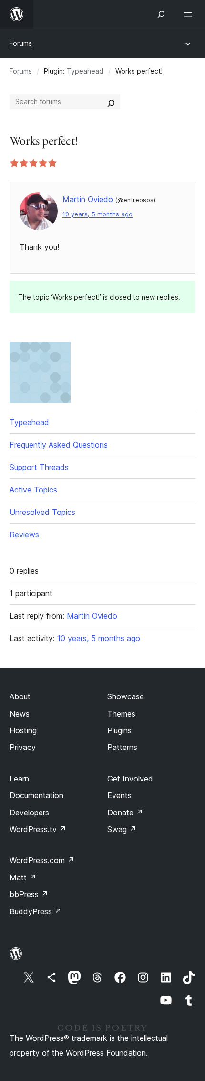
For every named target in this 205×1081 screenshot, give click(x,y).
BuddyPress (36, 911)
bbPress (29, 894)
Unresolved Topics (42, 512)
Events (119, 795)
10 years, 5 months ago (97, 214)
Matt (23, 877)
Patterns (122, 747)
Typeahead (85, 71)
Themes (121, 713)
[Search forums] (111, 101)
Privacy (23, 747)
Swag (121, 829)
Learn (19, 778)
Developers (29, 812)
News (20, 713)
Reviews (24, 534)
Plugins (119, 730)
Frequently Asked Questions (59, 445)
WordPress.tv (38, 829)
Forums (21, 43)
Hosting (23, 730)
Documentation (36, 795)
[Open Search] (161, 14)
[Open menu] (189, 14)
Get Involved (130, 778)
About (20, 696)
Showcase (125, 696)
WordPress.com (42, 860)
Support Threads (39, 467)
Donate (125, 812)
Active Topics (33, 489)
